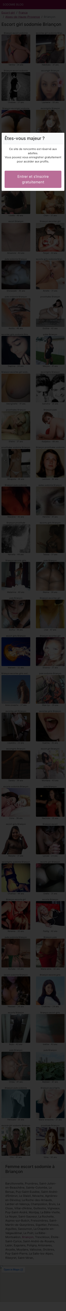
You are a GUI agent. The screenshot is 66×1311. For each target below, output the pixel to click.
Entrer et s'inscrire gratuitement (33, 179)
